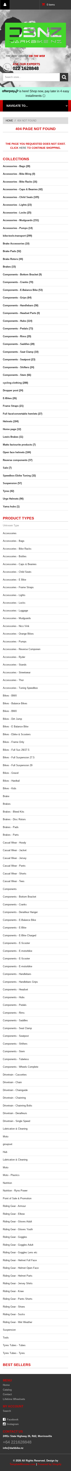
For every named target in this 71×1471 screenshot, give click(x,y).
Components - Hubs (14, 997)
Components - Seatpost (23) (19, 359)
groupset (7, 1144)
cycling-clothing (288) (15, 382)
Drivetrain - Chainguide (15, 1090)
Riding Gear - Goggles (15, 1237)
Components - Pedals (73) (18, 328)
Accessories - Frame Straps (18, 587)
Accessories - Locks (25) (17, 212)
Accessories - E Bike (14, 579)
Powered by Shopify (49, 1464)
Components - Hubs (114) (17, 320)
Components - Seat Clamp (17, 1028)
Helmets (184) (11, 421)
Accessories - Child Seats (17, 571)
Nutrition (7, 1182)
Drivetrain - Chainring (14, 1097)
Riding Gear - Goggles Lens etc (20, 1252)
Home (9, 120)
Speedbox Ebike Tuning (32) (19, 475)
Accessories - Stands (15, 664)
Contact (7, 1394)
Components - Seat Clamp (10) (20, 351)
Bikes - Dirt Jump (12, 718)
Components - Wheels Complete (20, 1066)
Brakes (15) (9, 266)
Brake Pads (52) (12, 251)
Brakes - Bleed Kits (13, 811)
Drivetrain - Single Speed (16, 1121)
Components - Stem (14, 1051)
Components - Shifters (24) (18, 367)
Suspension (9, 1329)
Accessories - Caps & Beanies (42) (23, 189)
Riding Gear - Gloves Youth (18, 1229)
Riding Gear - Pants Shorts (17, 1298)
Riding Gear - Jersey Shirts (18, 1283)
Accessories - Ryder (14, 657)
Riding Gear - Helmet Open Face (21, 1267)
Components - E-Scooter (16, 943)
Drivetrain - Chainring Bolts (17, 1105)
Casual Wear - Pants (14, 865)
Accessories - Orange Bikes (18, 633)
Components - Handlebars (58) (20, 305)
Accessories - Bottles (15, 556)
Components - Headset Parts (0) (21, 313)
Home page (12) (12, 429)
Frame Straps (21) (13, 405)
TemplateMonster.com (22, 1464)
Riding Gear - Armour (14, 1206)
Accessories (9, 533)
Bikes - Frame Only (13, 742)
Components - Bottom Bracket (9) (22, 274)
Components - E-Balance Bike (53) (23, 290)
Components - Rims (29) (17, 336)
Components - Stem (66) (17, 375)
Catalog (7, 1389)
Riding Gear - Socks (14, 1314)
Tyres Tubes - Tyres (14, 1353)
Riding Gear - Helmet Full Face (20, 1260)
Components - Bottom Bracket (19, 896)
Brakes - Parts (11, 834)
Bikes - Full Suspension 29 (17, 765)
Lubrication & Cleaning (15, 1128)
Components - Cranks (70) (18, 282)
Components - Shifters (15, 1043)
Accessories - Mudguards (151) (21, 220)
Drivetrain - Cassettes (15, 1074)
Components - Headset (15, 989)
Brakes (7, 803)
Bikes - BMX (10, 695)
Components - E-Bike (14, 927)
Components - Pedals (15, 1005)
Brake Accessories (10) (16, 243)
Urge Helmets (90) (13, 498)
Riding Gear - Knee (13, 1291)
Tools (6, 1337)
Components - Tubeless (16, 1059)
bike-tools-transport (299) (17, 235)
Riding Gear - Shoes (14, 1306)
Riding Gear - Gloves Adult (17, 1221)
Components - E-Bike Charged (19, 935)
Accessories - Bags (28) (16, 166)
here (22, 147)
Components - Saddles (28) (18, 344)
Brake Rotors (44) (13, 259)
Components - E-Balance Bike (19, 920)
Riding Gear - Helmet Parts (17, 1275)
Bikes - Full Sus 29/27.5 (16, 749)
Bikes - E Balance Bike (15, 726)
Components (10, 889)
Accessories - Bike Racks (17, 548)
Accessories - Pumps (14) (18, 228)
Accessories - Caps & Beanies (20, 564)
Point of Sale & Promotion (17, 1198)
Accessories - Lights (14, 595)
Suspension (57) (12, 483)
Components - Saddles (15, 1020)
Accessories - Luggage (15, 610)
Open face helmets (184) (17, 452)
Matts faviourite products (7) (19, 444)
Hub (5, 1152)
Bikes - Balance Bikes (15, 703)
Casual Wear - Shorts (14, 873)
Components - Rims (14, 1012)
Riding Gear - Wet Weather (17, 1322)
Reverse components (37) (17, 460)
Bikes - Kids (9, 788)
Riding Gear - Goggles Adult (18, 1244)
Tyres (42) (8, 491)
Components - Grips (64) (17, 297)
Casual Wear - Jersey (15, 858)
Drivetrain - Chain (12, 1082)
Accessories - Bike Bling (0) (19, 173)
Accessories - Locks (14, 602)
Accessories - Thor (13, 680)
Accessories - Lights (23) (17, 204)
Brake (6, 796)
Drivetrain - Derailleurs (15, 1113)
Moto (5, 1136)
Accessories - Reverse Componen (21, 649)
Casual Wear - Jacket (15, 850)
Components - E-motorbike (17, 950)
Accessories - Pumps (15, 641)
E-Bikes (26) (10, 398)
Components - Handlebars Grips (20, 981)
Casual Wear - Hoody (14, 842)
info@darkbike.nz (13, 1448)
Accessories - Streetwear (16, 672)
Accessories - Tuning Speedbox (20, 688)
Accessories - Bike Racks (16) (20, 181)
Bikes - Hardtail (11, 780)
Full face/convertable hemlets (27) (22, 413)
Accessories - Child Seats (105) (21, 197)
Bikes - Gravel (11, 772)
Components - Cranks (15, 904)
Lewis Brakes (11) (13, 436)
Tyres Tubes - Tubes (14, 1345)
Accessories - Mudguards (17, 618)
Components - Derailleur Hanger (20, 912)
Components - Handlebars (17, 974)
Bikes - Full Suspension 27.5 (18, 757)
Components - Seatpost (16, 1035)
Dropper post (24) (13, 390)
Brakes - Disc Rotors (14, 819)
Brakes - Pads (11, 827)
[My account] (5, 5)
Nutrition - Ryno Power (15, 1190)
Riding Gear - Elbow (14, 1213)
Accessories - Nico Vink (16, 626)
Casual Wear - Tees (13, 881)
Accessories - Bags (13, 540)
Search (7, 1411)
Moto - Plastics (11, 1175)
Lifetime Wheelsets (14, 1399)
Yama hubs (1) (11, 506)
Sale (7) (7, 467)
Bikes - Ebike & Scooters (17, 734)
